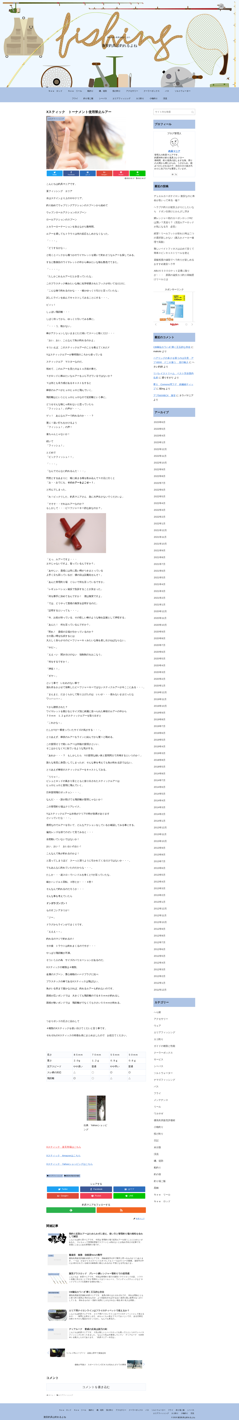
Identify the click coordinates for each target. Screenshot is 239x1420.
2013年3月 (159, 888)
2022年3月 (159, 510)
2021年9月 (159, 550)
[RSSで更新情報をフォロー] (121, 1210)
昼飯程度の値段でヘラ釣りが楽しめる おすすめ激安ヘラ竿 (174, 261)
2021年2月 (159, 598)
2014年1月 (159, 820)
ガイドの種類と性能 (164, 1046)
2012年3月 (159, 969)
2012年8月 (159, 935)
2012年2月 (159, 976)
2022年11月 (160, 456)
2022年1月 (159, 523)
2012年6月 (159, 949)
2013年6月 (159, 868)
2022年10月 (160, 462)
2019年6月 (159, 733)
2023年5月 (159, 429)
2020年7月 (159, 645)
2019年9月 (159, 712)
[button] (192, 112)
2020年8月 (159, 638)
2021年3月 (159, 591)
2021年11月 (160, 537)
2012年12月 (160, 908)
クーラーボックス (163, 1052)
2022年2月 (159, 516)
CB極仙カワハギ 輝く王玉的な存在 (171, 347)
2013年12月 (160, 827)
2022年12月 (160, 449)
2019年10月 (160, 706)
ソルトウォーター (163, 1073)
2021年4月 (159, 584)
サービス (158, 1059)
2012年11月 (160, 915)
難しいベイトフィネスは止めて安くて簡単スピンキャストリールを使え (174, 250)
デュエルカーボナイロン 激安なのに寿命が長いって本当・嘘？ (174, 198)
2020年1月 (159, 685)
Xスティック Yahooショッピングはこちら (69, 1164)
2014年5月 (159, 793)
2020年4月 (159, 665)
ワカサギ (158, 1113)
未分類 (157, 1147)
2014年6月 (159, 787)
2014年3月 (159, 807)
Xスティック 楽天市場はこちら (63, 1147)
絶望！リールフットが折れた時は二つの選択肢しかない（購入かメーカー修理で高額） (174, 237)
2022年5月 (159, 496)
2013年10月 (160, 841)
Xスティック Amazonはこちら (63, 1155)
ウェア (157, 1025)
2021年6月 (159, 570)
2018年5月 (159, 766)
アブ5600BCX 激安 (164, 395)
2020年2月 (159, 679)
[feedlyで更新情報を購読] (71, 1210)
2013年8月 (159, 854)
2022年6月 (159, 489)
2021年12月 (160, 530)
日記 (156, 1140)
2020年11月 (160, 618)
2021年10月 (160, 543)
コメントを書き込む (96, 1387)
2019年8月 (159, 719)
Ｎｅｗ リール (162, 1194)
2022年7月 (159, 483)
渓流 (156, 1154)
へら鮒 (157, 1012)
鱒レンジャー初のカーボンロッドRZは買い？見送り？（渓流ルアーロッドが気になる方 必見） (174, 222)
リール (157, 1106)
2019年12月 (160, 692)
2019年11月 (160, 699)
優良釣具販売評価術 (73, 1176)
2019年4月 (159, 746)
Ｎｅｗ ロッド (162, 1201)
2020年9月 (159, 631)
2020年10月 (160, 625)
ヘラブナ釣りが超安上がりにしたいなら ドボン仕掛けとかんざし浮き (174, 209)
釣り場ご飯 (160, 1181)
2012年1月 (159, 983)
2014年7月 (159, 780)
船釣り (157, 1167)
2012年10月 (160, 922)
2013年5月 (159, 874)
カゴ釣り (158, 1039)
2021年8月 (159, 557)
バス (156, 1086)
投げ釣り (158, 1133)
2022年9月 (159, 469)
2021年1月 (159, 604)
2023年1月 (159, 442)
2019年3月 (159, 753)
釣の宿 (157, 1174)
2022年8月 (159, 476)
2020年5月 (159, 658)
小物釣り (158, 1127)
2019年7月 (159, 726)
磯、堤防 (158, 1161)
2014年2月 (159, 814)
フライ (157, 1093)
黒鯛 (156, 1188)
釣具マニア (174, 151)
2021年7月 (159, 564)
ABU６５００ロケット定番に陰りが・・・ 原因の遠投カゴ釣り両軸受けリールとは (174, 275)
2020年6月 (159, 652)
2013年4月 (159, 881)
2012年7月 (159, 942)
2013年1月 (159, 902)
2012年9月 (159, 929)
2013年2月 (159, 895)
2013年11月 (160, 834)
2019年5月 (159, 739)
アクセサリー (161, 1019)
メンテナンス (161, 1100)
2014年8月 (159, 773)
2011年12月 (160, 989)
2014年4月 (159, 800)
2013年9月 (159, 848)
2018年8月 (159, 760)
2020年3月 (159, 672)
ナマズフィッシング (164, 1079)
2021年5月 (159, 577)
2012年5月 (159, 956)
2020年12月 (160, 611)
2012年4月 (159, 962)
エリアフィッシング (55, 1176)
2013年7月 (159, 861)
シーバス (158, 1066)
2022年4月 (159, 503)
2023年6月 (159, 422)
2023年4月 (159, 435)
